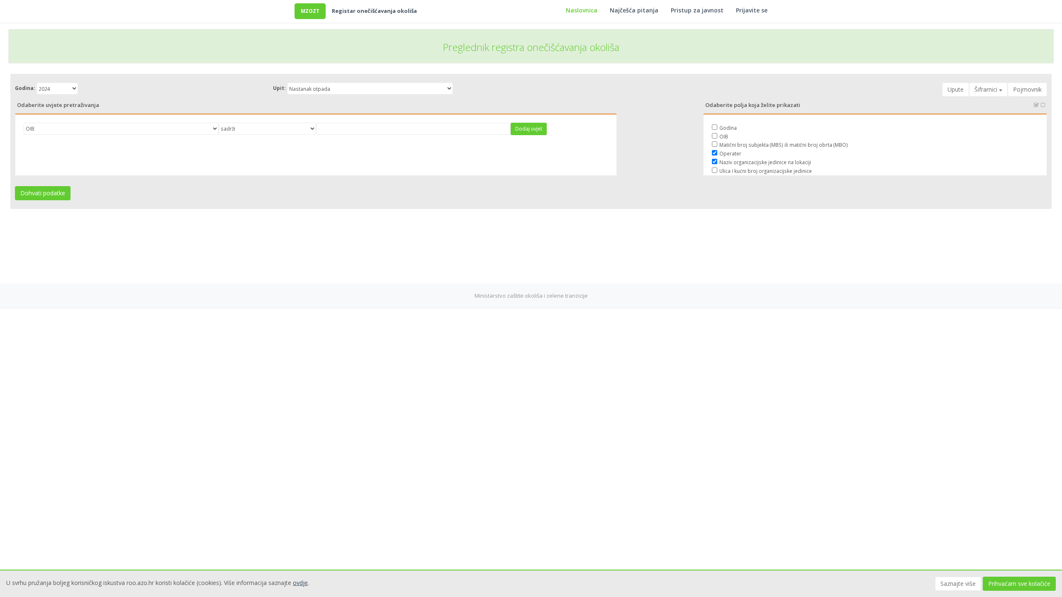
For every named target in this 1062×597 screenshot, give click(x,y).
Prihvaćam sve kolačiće (1019, 583)
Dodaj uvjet (528, 128)
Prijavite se (751, 10)
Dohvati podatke (42, 193)
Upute (956, 89)
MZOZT (310, 11)
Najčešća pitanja (634, 10)
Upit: (279, 88)
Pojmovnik (1027, 89)
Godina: (25, 88)
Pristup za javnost (697, 10)
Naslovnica (581, 10)
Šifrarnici (986, 89)
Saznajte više (958, 583)
